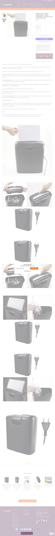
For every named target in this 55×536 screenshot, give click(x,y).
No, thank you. (27, 271)
